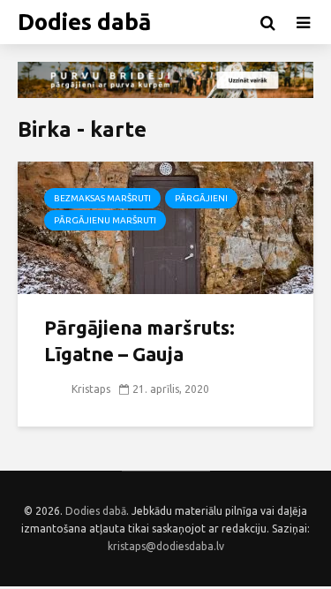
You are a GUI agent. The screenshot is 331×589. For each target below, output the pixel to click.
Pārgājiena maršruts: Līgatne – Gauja (139, 340)
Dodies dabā (84, 21)
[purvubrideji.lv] (165, 80)
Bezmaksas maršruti (102, 198)
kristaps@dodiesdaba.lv (166, 546)
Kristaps (89, 389)
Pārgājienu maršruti (105, 220)
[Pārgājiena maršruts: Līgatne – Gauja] (165, 227)
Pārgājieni (201, 198)
